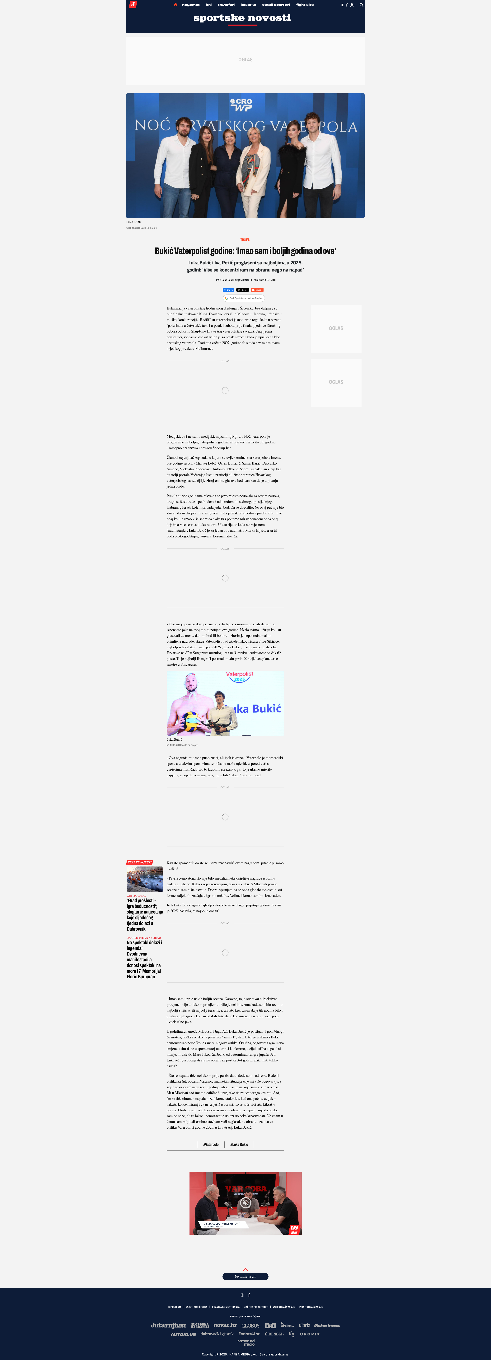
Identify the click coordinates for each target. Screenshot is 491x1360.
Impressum (174, 1307)
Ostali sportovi (276, 4)
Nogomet (191, 4)
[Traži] (362, 5)
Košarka (248, 4)
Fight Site (305, 4)
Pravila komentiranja (226, 1307)
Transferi (226, 4)
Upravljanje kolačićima (245, 1316)
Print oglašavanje (311, 1307)
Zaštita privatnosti (256, 1307)
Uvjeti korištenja (197, 1307)
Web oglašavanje (284, 1307)
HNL (209, 4)
